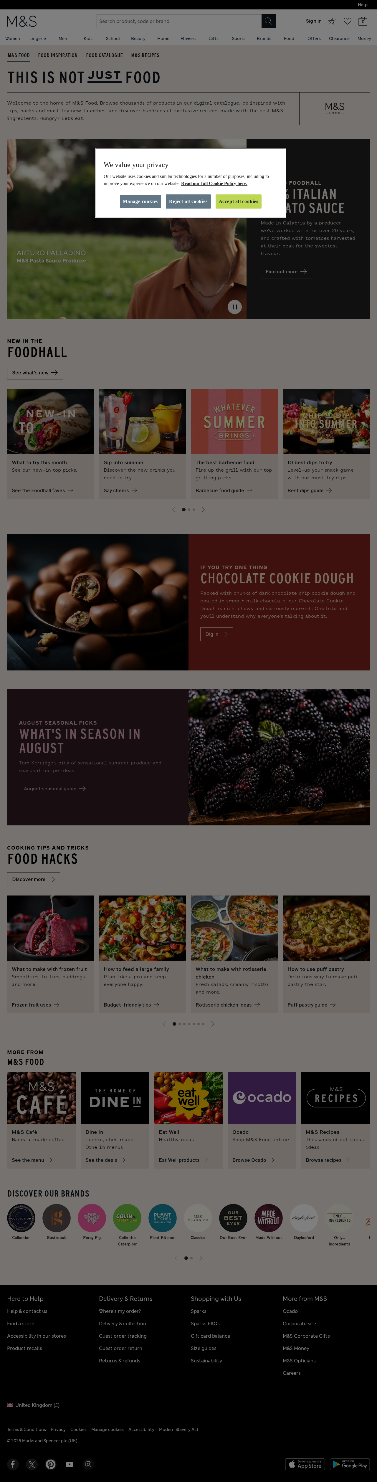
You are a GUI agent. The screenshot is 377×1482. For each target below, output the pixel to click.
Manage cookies (140, 201)
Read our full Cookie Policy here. (214, 183)
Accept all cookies (238, 201)
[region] (190, 183)
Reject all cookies (188, 201)
